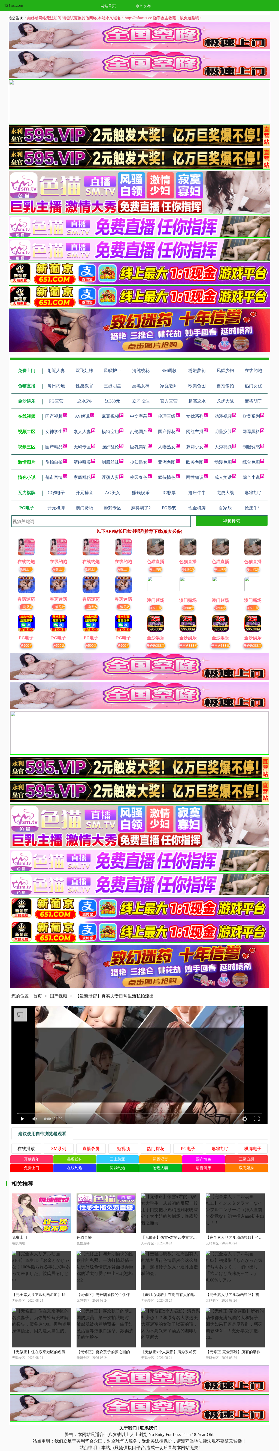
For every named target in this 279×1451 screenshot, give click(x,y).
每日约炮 (155, 569)
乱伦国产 (138, 431)
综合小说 (251, 477)
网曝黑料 (251, 431)
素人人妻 (82, 431)
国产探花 (166, 431)
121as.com (13, 5)
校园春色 (138, 477)
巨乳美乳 (138, 447)
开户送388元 (155, 645)
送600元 (156, 607)
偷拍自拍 (54, 462)
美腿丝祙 (74, 1159)
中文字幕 (138, 416)
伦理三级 (166, 416)
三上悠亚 (117, 1159)
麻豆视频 (110, 416)
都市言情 (54, 477)
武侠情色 (166, 477)
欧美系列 (251, 416)
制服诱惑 (251, 447)
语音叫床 (203, 1168)
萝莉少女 (195, 447)
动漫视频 (223, 416)
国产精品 (54, 447)
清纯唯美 (82, 462)
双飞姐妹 (246, 1168)
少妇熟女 (138, 462)
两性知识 (195, 477)
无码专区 (82, 447)
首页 (37, 996)
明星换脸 (223, 431)
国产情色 (203, 1159)
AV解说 (82, 416)
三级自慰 (246, 1159)
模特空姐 (110, 431)
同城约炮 (117, 1168)
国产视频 (54, 416)
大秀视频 (223, 447)
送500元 (26, 645)
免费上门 (26, 569)
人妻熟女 (166, 447)
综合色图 (251, 462)
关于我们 (128, 1428)
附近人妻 (160, 1168)
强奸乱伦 (110, 447)
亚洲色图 (166, 462)
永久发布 (143, 5)
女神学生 (54, 431)
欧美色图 (195, 462)
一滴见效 (26, 606)
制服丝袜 (110, 462)
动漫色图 (223, 462)
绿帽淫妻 (160, 1159)
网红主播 (195, 431)
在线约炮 (74, 1168)
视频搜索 (231, 521)
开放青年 (31, 1159)
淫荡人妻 (110, 477)
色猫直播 (84, 1237)
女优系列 (195, 416)
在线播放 (26, 1148)
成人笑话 (223, 477)
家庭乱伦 (82, 477)
